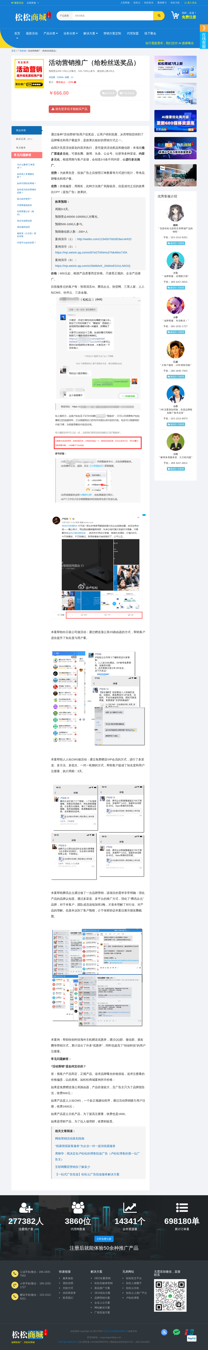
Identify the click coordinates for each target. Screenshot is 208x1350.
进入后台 (192, 2)
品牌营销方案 (102, 1297)
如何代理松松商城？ (26, 183)
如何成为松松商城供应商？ (26, 191)
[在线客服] (204, 28)
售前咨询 (110, 93)
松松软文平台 (134, 1278)
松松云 (137, 2)
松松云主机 (132, 1288)
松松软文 (149, 2)
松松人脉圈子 (134, 1283)
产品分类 (50, 33)
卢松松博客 (132, 1297)
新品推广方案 (102, 1288)
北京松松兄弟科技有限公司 (116, 1331)
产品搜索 (64, 15)
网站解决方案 (102, 1307)
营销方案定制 (112, 33)
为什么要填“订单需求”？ (26, 166)
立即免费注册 (104, 1239)
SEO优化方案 (102, 1293)
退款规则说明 (23, 227)
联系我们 (68, 1297)
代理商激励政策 (24, 205)
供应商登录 (69, 1293)
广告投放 (22, 51)
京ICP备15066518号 (67, 1342)
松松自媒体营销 (103, 1283)
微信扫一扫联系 (177, 243)
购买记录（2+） (25, 139)
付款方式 (68, 1288)
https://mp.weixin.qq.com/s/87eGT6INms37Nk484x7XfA (91, 252)
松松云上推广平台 (136, 1293)
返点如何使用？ (24, 199)
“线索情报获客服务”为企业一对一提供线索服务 (85, 1146)
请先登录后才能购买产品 (70, 109)
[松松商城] (29, 1335)
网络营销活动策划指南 (69, 1138)
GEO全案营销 (102, 1278)
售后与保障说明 (24, 221)
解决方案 (90, 33)
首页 (17, 33)
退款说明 (68, 1283)
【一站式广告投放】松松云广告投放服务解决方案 (87, 1174)
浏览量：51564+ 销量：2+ (61, 77)
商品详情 (21, 130)
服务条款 (68, 1278)
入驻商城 (125, 2)
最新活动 (18, 2)
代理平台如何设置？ (26, 242)
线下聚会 (150, 33)
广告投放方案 (102, 1312)
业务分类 (70, 33)
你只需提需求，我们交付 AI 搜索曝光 (169, 43)
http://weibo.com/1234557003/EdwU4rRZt (104, 239)
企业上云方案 (102, 1302)
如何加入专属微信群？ (25, 175)
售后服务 (21, 147)
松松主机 (175, 2)
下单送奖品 (128, 93)
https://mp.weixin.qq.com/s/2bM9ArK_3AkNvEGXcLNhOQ (92, 265)
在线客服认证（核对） (25, 213)
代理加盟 (133, 33)
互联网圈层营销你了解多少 (72, 1167)
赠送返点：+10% (65, 82)
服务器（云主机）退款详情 (26, 235)
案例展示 (162, 2)
